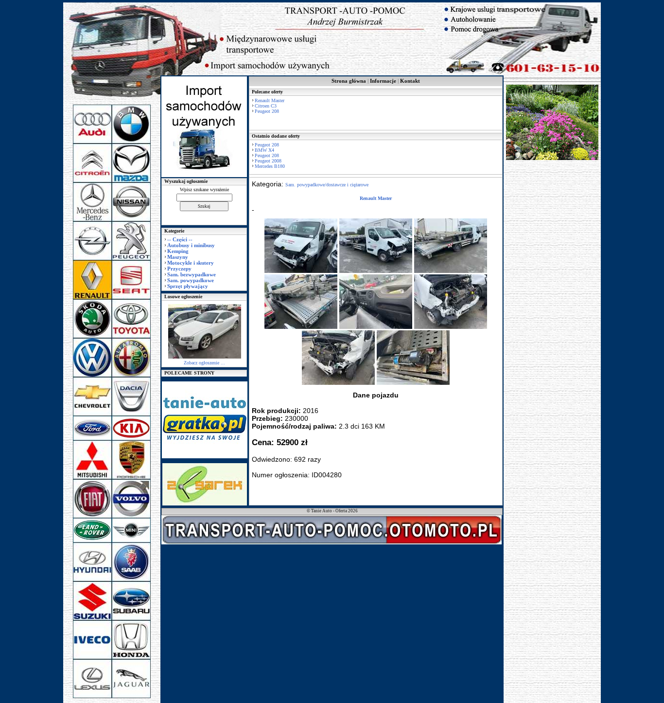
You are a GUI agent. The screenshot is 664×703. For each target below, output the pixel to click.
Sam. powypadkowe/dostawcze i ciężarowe (326, 184)
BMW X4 (264, 150)
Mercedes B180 (270, 166)
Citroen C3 (266, 105)
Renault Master (269, 100)
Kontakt (410, 81)
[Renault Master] (300, 271)
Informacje (383, 81)
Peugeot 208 (267, 111)
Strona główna (349, 81)
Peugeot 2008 (268, 160)
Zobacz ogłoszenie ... (204, 362)
